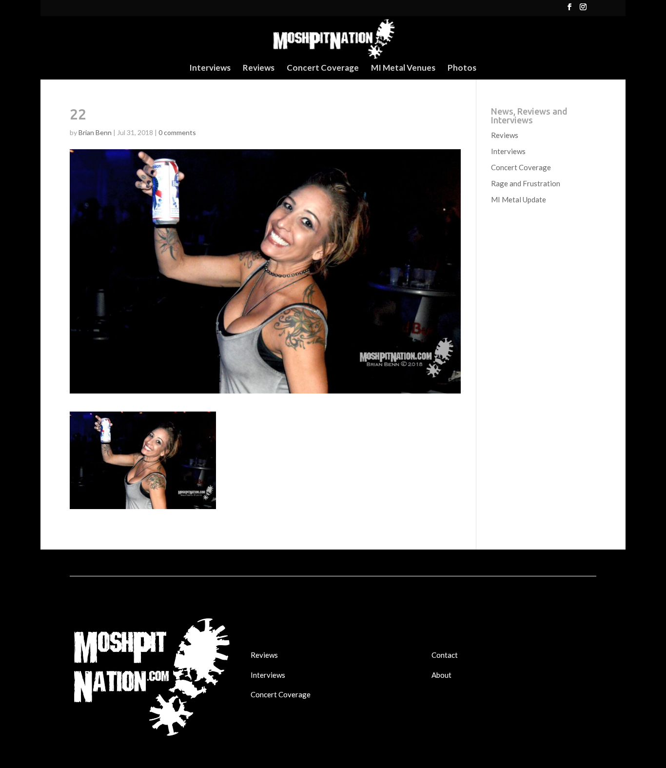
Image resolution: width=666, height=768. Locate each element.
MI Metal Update (518, 199)
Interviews (210, 68)
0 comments (177, 132)
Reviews (258, 68)
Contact (444, 654)
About (441, 674)
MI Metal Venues (403, 68)
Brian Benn (95, 132)
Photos (462, 68)
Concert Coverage (323, 68)
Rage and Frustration (525, 183)
